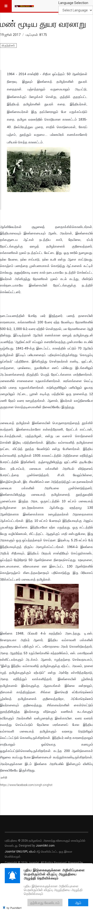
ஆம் (78, 902)
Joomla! (10, 851)
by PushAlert (14, 908)
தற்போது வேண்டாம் (45, 902)
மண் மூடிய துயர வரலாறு (43, 23)
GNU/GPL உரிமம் (26, 851)
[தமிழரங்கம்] (24, 6)
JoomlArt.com (45, 845)
